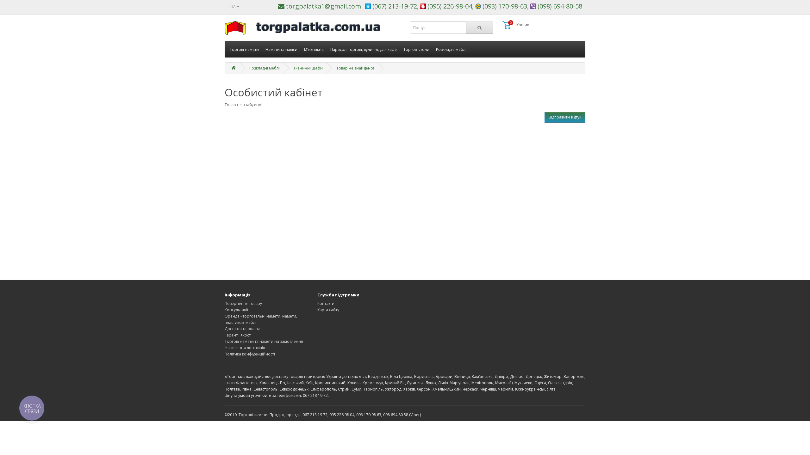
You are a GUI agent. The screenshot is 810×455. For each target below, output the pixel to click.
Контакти (325, 303)
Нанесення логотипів (245, 347)
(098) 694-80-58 (559, 6)
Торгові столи (416, 49)
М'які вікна (314, 49)
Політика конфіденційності (250, 354)
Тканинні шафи (308, 68)
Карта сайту (328, 309)
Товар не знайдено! (355, 68)
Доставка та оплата (242, 328)
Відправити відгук (565, 117)
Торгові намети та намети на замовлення (264, 341)
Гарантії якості (238, 335)
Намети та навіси (281, 49)
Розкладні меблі (451, 49)
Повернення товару (243, 303)
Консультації (236, 309)
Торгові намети (244, 49)
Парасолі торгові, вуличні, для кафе (363, 49)
